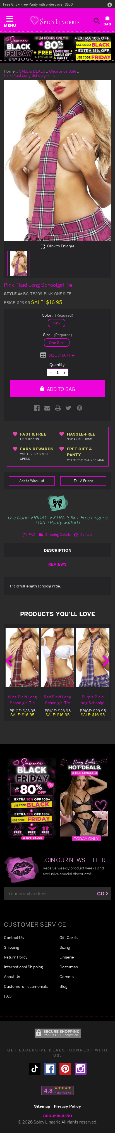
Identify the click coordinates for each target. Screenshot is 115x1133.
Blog (63, 986)
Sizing (64, 947)
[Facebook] (37, 408)
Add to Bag (60, 389)
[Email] (47, 408)
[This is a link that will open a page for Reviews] (57, 1090)
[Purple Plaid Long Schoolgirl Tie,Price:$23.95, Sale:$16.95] (92, 657)
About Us (12, 976)
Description (57, 550)
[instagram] (81, 1069)
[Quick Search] (96, 20)
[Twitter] (68, 408)
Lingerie (66, 957)
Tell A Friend (83, 481)
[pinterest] (65, 1069)
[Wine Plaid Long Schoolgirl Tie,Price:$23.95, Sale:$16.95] (22, 657)
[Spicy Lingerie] (55, 20)
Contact (86, 534)
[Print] (58, 408)
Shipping (11, 947)
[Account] (109, 4)
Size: (57, 335)
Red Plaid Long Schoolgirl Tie (57, 699)
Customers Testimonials (26, 986)
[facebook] (50, 1069)
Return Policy (15, 957)
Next (106, 660)
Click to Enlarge (60, 246)
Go (100, 894)
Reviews (57, 564)
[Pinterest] (80, 408)
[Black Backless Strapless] (32, 799)
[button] (9, 20)
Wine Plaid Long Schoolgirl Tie (22, 699)
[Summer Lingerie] (84, 799)
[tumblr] (34, 1069)
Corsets (66, 976)
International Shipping (23, 966)
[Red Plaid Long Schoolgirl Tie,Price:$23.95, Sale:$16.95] (57, 657)
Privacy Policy (67, 1106)
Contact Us (14, 937)
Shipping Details (57, 534)
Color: (57, 315)
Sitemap (42, 1106)
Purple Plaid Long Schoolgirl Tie (92, 700)
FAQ (31, 534)
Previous (9, 660)
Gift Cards (68, 937)
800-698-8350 (57, 1115)
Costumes (68, 966)
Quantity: (57, 364)
